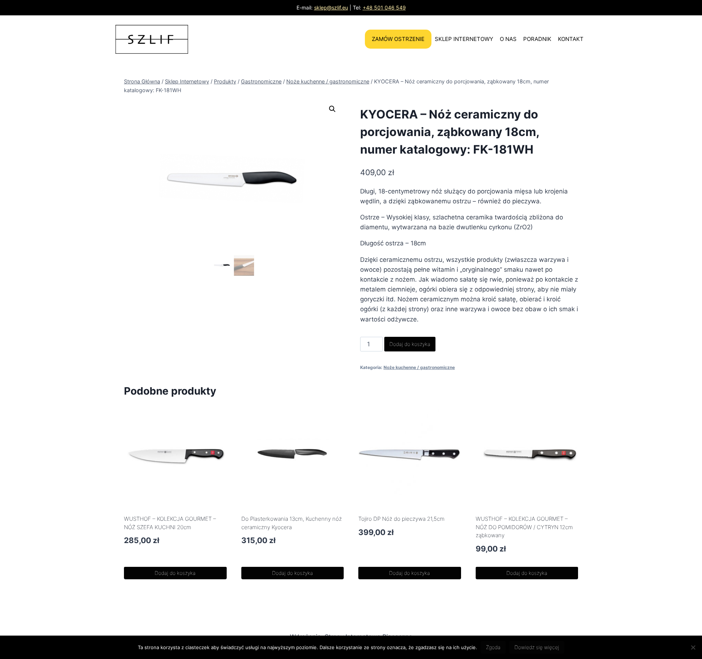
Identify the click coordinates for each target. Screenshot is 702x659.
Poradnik (537, 38)
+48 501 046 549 (384, 7)
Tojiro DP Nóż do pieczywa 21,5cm (401, 518)
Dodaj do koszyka (409, 344)
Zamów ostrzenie (398, 38)
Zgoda (493, 647)
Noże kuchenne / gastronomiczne (419, 367)
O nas (508, 38)
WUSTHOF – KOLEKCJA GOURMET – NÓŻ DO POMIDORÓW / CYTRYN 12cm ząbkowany (524, 527)
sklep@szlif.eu (331, 7)
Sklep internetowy (464, 38)
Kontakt (571, 38)
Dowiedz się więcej (536, 647)
